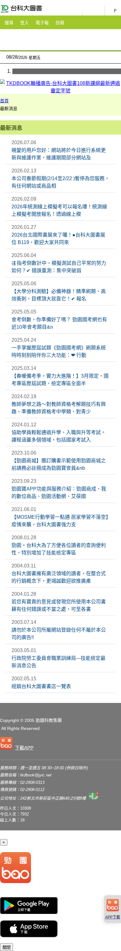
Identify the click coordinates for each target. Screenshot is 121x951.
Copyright (9, 720)
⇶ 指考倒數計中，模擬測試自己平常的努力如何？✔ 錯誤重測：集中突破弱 (58, 266)
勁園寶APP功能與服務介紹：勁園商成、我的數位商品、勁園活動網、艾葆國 (58, 492)
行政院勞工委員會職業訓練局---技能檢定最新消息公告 (58, 661)
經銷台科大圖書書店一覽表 (41, 686)
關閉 (6, 947)
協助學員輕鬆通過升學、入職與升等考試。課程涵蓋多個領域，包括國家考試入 (58, 436)
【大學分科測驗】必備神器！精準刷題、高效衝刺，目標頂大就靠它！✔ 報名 (58, 295)
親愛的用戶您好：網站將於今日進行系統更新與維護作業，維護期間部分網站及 (58, 154)
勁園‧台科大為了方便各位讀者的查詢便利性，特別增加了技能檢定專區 (58, 549)
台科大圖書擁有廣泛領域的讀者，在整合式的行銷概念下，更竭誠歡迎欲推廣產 (58, 577)
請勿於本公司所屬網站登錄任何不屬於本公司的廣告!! (58, 633)
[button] (18, 744)
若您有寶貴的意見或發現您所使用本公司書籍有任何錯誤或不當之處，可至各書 (58, 605)
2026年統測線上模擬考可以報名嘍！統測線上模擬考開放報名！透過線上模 (59, 210)
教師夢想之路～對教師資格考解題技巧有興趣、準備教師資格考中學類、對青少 (58, 408)
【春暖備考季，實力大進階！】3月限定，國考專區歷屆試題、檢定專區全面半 (60, 379)
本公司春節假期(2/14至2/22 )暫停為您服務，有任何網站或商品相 (60, 182)
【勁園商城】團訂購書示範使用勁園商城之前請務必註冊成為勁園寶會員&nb (58, 464)
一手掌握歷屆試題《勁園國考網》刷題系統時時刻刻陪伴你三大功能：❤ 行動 (58, 351)
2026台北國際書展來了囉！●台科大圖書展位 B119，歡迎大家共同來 (58, 238)
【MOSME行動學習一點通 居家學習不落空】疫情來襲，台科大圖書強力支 (59, 520)
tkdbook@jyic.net (36, 775)
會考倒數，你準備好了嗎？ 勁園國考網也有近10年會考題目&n (59, 323)
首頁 (4, 100)
